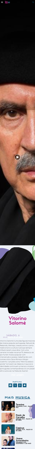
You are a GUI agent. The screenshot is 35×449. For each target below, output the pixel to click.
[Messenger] (25, 385)
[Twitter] (15, 385)
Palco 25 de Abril (15, 337)
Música (17, 316)
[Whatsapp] (20, 385)
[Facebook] (10, 385)
